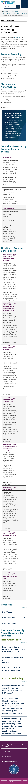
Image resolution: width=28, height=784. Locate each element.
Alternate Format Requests (15, 780)
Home (5, 11)
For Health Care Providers (20, 13)
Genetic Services (7, 13)
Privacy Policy (4, 780)
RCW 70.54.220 (18, 37)
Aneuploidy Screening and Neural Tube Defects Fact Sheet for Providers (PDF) (13, 115)
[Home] (11, 2)
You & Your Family (13, 11)
